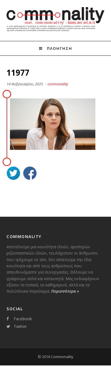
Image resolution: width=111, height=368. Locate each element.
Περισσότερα (65, 291)
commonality (58, 83)
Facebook (23, 318)
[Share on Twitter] (13, 173)
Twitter (20, 326)
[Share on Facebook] (30, 173)
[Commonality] (55, 30)
